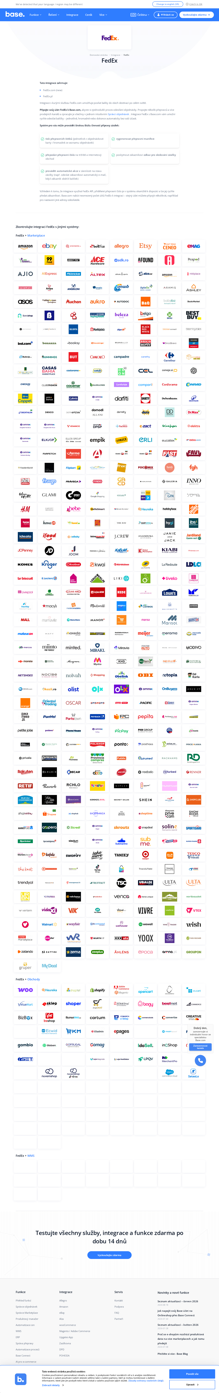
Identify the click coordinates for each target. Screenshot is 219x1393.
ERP (18, 1337)
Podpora (119, 1306)
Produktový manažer (27, 1318)
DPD (61, 1349)
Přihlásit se (167, 14)
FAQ (116, 1312)
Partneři (118, 1318)
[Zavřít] (213, 1024)
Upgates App (66, 1337)
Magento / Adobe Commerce (74, 1331)
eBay (62, 1312)
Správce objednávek (26, 1306)
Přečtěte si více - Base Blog (173, 1353)
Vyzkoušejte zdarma (194, 14)
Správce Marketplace (27, 1312)
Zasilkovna (65, 1343)
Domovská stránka (99, 55)
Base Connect (23, 1355)
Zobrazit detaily (51, 1385)
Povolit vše (192, 1374)
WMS (31, 1156)
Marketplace (36, 235)
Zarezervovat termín (200, 1047)
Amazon (63, 1306)
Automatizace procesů (27, 1349)
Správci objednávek (118, 114)
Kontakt (118, 1300)
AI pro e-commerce (26, 1361)
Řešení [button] (52, 15)
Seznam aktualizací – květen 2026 (178, 1324)
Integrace (72, 15)
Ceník (88, 15)
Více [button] (102, 15)
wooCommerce (67, 1325)
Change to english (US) (167, 4)
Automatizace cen (25, 1325)
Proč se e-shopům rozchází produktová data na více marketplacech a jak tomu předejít (181, 1339)
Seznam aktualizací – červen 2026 (178, 1301)
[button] (140, 15)
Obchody (33, 979)
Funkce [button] (34, 15)
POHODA (64, 1355)
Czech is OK (195, 4)
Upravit (190, 1384)
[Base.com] (15, 15)
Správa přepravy (24, 1343)
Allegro (63, 1300)
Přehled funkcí (23, 1300)
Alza (61, 1318)
